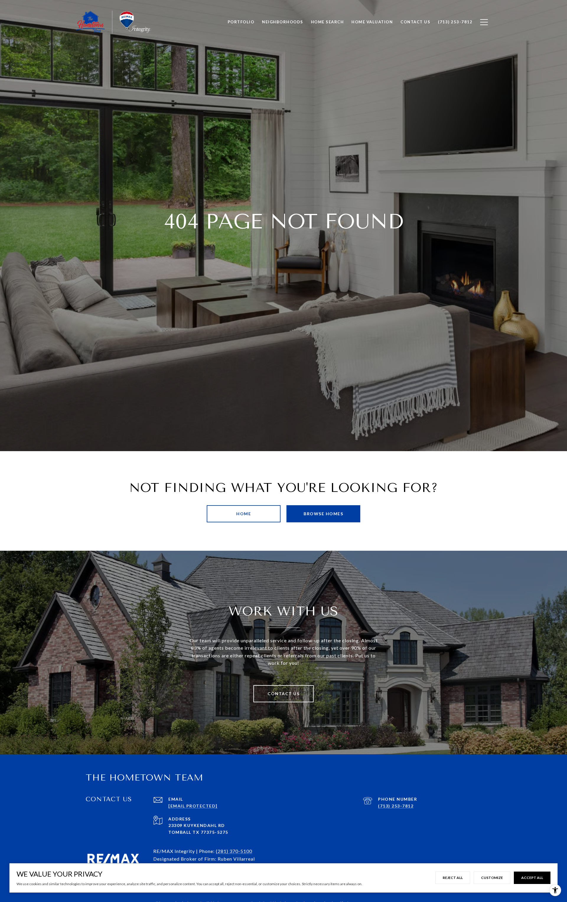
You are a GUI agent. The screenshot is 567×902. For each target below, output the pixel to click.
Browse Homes (323, 513)
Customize (492, 877)
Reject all (453, 877)
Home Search (327, 21)
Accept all (532, 877)
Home (243, 513)
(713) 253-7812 (395, 805)
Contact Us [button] (283, 693)
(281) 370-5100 (234, 851)
